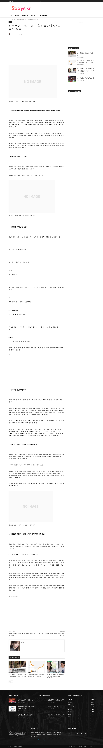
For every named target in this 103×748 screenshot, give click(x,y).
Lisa (13, 34)
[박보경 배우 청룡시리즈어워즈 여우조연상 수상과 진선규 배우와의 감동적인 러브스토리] (56, 667)
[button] (92, 15)
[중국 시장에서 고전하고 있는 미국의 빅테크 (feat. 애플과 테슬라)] (42, 701)
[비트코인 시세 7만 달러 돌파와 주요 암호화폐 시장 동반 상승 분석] (36, 667)
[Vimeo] (91, 1)
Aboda (13, 19)
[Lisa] (10, 34)
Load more (80, 85)
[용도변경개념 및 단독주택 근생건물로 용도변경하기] (12, 708)
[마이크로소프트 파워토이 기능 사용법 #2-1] (42, 716)
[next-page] (12, 682)
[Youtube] (93, 1)
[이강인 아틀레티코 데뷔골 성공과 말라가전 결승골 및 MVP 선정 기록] (72, 79)
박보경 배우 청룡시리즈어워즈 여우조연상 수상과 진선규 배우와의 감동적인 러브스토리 (55, 676)
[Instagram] (87, 1)
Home (10, 19)
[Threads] (85, 733)
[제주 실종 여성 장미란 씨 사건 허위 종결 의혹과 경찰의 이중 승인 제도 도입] (17, 667)
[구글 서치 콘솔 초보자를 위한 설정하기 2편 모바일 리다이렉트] (12, 716)
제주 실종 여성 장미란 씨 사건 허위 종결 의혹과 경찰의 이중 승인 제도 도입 (85, 54)
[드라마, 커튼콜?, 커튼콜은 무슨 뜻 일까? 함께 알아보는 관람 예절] (12, 701)
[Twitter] (89, 1)
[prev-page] (10, 682)
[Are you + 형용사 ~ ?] (42, 708)
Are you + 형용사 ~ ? (53, 706)
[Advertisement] (64, 8)
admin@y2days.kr (42, 740)
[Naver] (81, 733)
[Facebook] (85, 1)
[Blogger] (70, 733)
